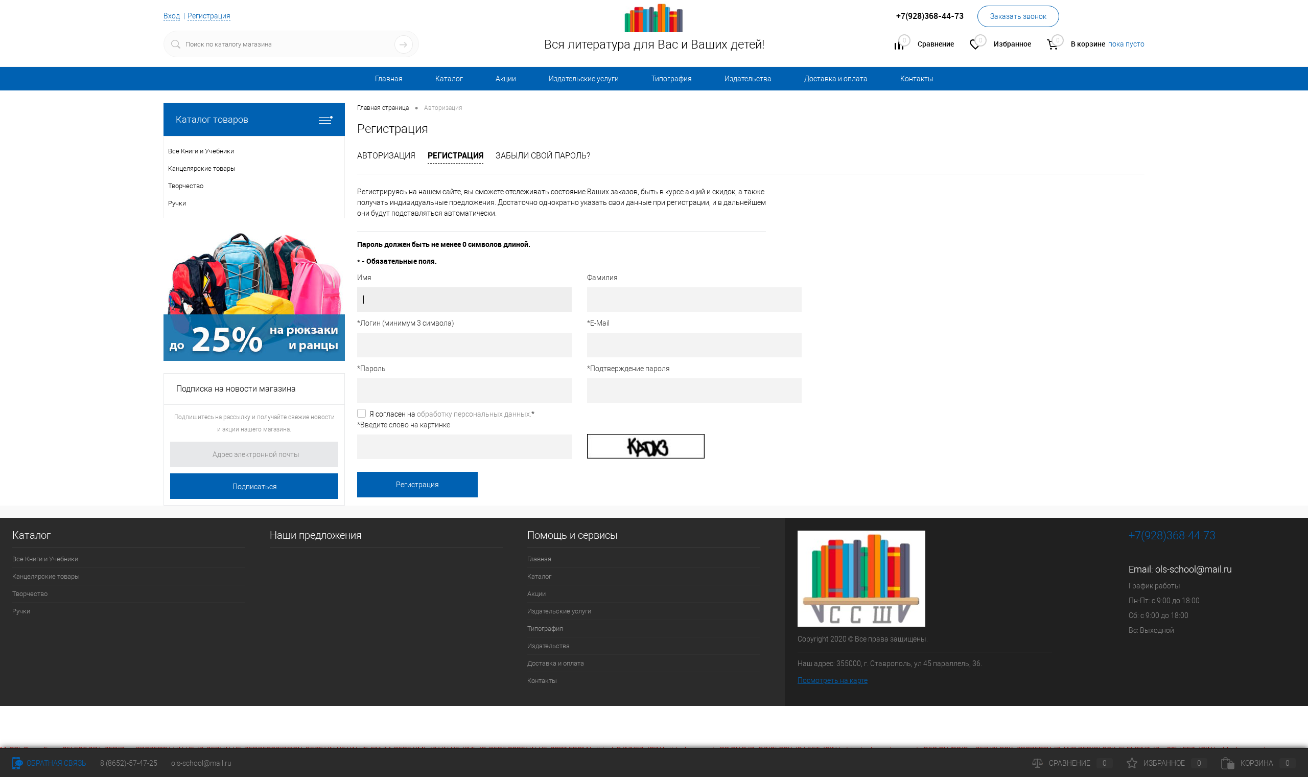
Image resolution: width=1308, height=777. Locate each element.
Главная (389, 79)
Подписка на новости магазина (236, 389)
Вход (172, 16)
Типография (671, 79)
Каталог (449, 79)
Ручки (21, 611)
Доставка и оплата (836, 79)
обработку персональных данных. (474, 414)
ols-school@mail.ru (1193, 569)
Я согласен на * (451, 414)
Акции (506, 79)
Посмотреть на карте (833, 680)
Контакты (916, 79)
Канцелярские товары (46, 576)
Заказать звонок (1018, 16)
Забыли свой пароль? (543, 156)
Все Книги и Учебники (45, 559)
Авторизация (386, 156)
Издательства (748, 79)
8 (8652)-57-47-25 (128, 763)
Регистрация (209, 16)
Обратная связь (55, 763)
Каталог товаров (212, 119)
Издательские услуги (584, 79)
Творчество (30, 594)
